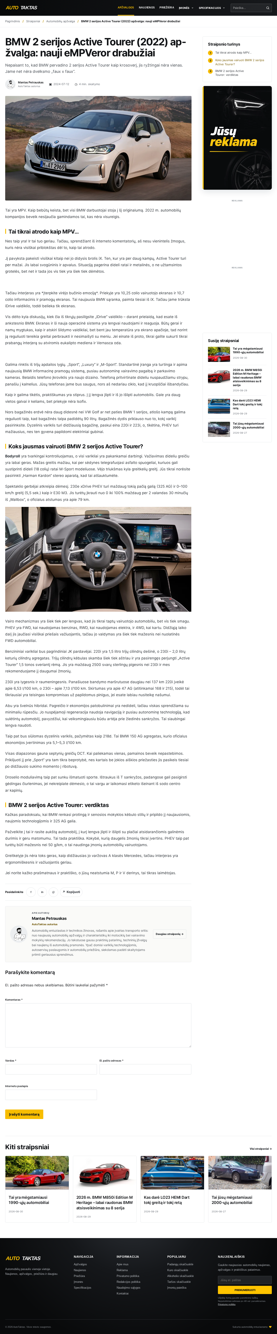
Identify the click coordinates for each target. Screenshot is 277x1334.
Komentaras (14, 999)
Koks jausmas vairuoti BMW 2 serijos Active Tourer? (237, 62)
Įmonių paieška (176, 1287)
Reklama (122, 1270)
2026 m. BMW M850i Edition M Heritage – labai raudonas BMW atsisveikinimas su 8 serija (104, 1202)
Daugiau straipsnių (170, 934)
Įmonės (78, 1281)
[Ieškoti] (268, 8)
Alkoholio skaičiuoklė (180, 1276)
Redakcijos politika (128, 1281)
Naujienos (147, 7)
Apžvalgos (126, 7)
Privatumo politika (128, 1276)
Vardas (10, 1060)
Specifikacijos (82, 1287)
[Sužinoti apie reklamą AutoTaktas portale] (237, 138)
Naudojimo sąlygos (128, 1287)
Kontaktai (123, 1293)
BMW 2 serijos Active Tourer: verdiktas (227, 72)
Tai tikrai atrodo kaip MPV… (231, 52)
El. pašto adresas (112, 1060)
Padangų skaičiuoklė (180, 1264)
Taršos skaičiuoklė (179, 1281)
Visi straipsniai (261, 1148)
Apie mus (123, 1264)
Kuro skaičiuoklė (177, 1270)
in (42, 892)
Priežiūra (166, 7)
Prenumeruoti (245, 1290)
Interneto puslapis (16, 1086)
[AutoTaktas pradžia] (25, 7)
